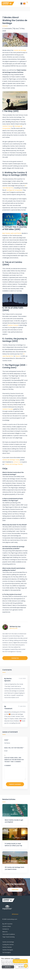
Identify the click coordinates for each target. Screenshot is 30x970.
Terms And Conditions (8, 934)
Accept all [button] (8, 967)
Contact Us (5, 929)
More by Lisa (13, 628)
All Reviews (15, 914)
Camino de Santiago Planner (14, 464)
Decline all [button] (21, 967)
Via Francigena (6, 952)
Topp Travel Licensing (8, 937)
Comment (7, 765)
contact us (16, 462)
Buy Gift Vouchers (7, 924)
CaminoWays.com (12, 919)
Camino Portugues (7, 950)
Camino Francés (13, 325)
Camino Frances (7, 126)
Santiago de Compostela (14, 190)
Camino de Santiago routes (10, 460)
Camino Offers (6, 926)
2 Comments (7, 29)
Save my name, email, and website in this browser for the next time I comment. (14, 760)
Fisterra (17, 356)
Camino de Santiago (20, 50)
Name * (6, 740)
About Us (4, 931)
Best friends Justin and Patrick (11, 233)
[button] (19, 4)
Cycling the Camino (8, 944)
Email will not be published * (14, 748)
